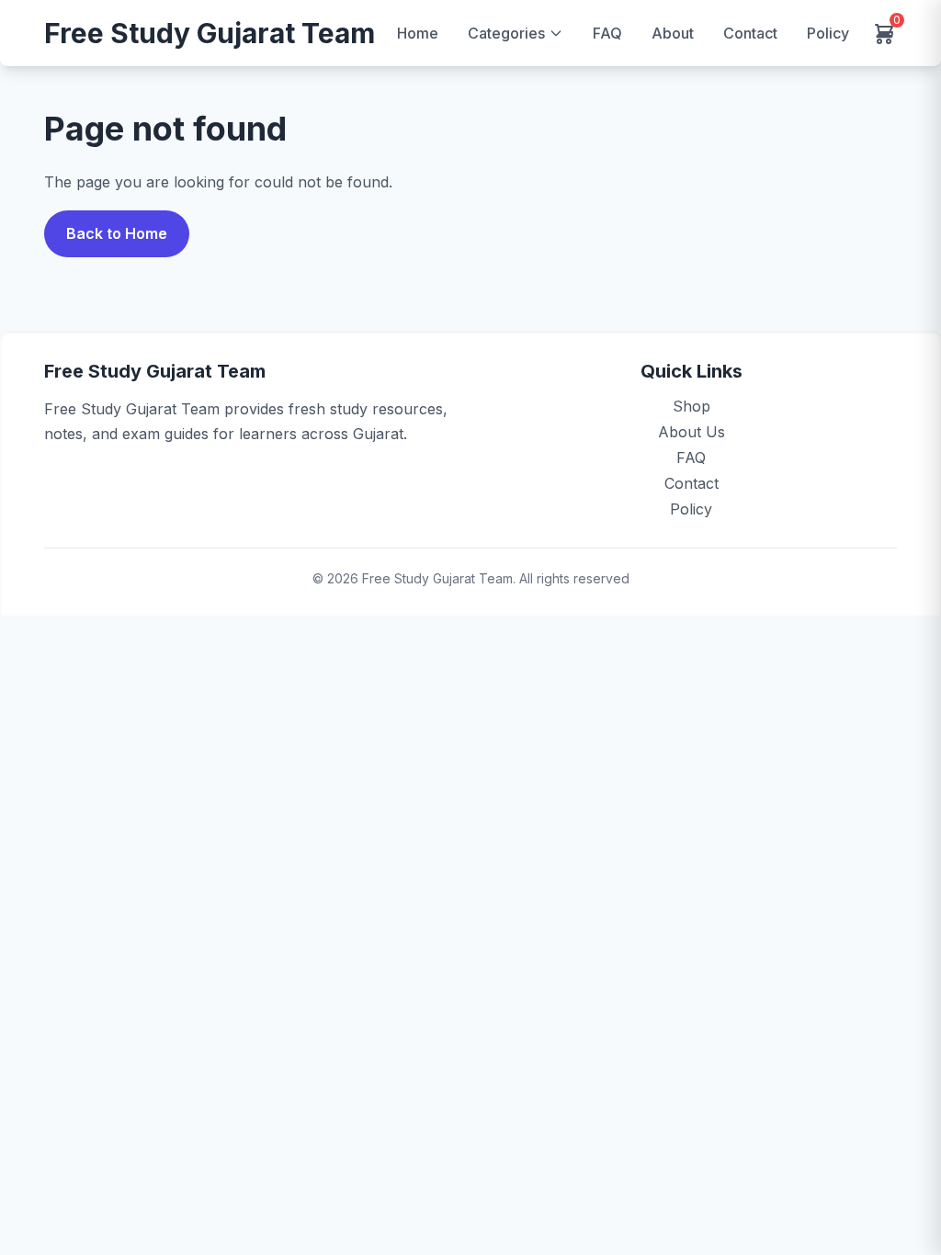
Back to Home (116, 233)
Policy (828, 33)
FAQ (607, 33)
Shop (691, 406)
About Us (691, 432)
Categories (506, 33)
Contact (750, 33)
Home (417, 33)
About (673, 33)
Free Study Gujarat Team (209, 33)
